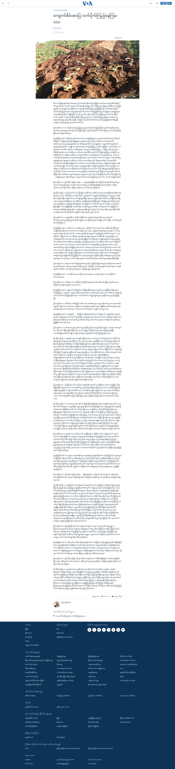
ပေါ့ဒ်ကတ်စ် (60, 633)
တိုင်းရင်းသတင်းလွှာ (126, 656)
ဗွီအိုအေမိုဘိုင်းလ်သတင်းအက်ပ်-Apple (68, 748)
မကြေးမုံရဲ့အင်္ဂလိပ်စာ (63, 695)
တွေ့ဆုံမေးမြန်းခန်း (62, 726)
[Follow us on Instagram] (104, 630)
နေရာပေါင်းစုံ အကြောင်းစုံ (128, 672)
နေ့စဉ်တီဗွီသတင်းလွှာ (31, 718)
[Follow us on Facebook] (89, 630)
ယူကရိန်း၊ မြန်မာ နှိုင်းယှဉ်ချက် (66, 676)
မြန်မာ (27, 629)
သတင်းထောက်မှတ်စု (31, 676)
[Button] (118, 37)
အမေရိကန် (28, 637)
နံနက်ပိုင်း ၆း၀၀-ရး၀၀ (31, 707)
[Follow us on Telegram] (109, 630)
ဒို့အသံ (122, 676)
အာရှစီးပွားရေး (92, 672)
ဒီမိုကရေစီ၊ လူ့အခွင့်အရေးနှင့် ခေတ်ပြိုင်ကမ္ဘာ (38, 660)
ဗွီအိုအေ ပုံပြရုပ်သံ (93, 726)
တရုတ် (27, 641)
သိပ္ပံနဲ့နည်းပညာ (61, 656)
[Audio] (151, 3)
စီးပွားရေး (60, 664)
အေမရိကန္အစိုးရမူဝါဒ (63, 764)
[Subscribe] (123, 630)
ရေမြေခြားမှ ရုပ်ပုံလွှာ (94, 718)
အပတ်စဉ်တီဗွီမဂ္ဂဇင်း (31, 726)
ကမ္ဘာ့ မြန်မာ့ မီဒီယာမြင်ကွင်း (33, 684)
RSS (57, 629)
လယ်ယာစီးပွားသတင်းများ (65, 672)
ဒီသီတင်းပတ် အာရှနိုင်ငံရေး (96, 668)
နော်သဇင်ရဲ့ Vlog (125, 722)
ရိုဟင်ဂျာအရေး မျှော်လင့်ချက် (97, 684)
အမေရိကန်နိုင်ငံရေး (31, 672)
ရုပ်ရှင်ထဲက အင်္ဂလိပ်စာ (95, 695)
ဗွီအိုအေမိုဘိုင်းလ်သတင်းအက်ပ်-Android (100, 748)
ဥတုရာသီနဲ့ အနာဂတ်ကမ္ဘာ (64, 660)
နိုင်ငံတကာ (28, 633)
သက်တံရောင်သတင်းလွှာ (127, 680)
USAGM (27, 759)
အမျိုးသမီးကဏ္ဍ (93, 680)
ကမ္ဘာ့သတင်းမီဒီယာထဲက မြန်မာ (34, 680)
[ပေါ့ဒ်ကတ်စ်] (118, 630)
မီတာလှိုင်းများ (61, 737)
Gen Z (122, 668)
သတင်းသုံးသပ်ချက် (60, 10)
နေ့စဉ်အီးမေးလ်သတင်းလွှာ (64, 637)
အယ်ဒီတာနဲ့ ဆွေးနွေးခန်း (32, 656)
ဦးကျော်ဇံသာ (57, 28)
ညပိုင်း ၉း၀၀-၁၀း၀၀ (63, 707)
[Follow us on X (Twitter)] (94, 630)
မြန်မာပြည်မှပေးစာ (93, 656)
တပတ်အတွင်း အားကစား (64, 668)
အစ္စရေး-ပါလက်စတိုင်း (32, 645)
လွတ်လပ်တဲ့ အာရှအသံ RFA (65, 759)
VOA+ (27, 748)
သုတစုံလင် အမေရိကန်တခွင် (128, 664)
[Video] (157, 3)
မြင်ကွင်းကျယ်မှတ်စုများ (95, 660)
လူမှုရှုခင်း (60, 684)
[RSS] (113, 630)
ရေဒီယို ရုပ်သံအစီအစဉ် (32, 722)
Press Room (29, 764)
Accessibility (92, 764)
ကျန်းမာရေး (92, 676)
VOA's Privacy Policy (94, 759)
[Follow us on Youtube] (99, 630)
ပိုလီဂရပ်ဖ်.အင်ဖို (93, 722)
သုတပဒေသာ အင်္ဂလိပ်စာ (127, 695)
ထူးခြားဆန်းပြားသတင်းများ (65, 680)
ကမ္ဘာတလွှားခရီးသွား (94, 664)
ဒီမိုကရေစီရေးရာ (30, 668)
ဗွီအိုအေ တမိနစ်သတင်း (127, 718)
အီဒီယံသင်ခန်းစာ (30, 695)
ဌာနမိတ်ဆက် (29, 737)
